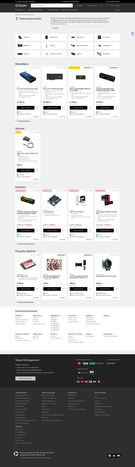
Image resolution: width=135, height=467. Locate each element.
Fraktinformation (21, 404)
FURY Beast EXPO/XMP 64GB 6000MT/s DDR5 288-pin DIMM (105, 89)
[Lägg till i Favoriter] (37, 108)
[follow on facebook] (110, 455)
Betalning (71, 406)
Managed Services (48, 395)
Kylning (17, 336)
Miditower (35, 319)
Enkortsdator (108, 334)
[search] (70, 5)
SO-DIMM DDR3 (55, 326)
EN (119, 10)
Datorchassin (37, 315)
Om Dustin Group (101, 398)
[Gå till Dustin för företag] (21, 5)
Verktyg (106, 315)
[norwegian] (82, 382)
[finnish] (90, 382)
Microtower (36, 321)
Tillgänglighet (20, 415)
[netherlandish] (94, 382)
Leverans (71, 398)
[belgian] (98, 382)
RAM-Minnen (55, 315)
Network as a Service (49, 404)
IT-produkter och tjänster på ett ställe (25, 1)
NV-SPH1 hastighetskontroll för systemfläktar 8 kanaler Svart (79, 276)
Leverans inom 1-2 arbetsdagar (70, 1)
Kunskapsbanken (53, 10)
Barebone (54, 334)
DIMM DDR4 (54, 319)
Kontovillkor (19, 406)
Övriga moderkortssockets (93, 324)
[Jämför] (101, 5)
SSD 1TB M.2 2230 (22, 275)
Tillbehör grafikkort (20, 324)
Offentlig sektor (100, 412)
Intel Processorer (72, 319)
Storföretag (99, 409)
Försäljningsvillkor (21, 395)
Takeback (45, 417)
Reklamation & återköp (76, 401)
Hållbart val (99, 404)
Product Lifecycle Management (53, 415)
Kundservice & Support (70, 10)
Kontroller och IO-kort (75, 334)
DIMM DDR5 (54, 321)
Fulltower (35, 317)
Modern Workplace (48, 401)
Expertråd (18, 437)
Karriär (97, 401)
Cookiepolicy (19, 412)
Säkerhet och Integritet (103, 415)
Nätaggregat (37, 334)
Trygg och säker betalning (113, 1)
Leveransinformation (22, 401)
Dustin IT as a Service (49, 398)
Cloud (44, 406)
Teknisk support (73, 404)
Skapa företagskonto (25, 378)
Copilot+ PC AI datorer (23, 443)
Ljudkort (88, 334)
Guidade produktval (22, 423)
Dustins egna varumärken (103, 406)
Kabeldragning (19, 338)
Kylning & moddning (22, 334)
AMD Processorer (72, 317)
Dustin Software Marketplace (52, 420)
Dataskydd (45, 409)
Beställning (72, 395)
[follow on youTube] (118, 455)
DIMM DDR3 (54, 317)
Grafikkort (18, 315)
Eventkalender (20, 435)
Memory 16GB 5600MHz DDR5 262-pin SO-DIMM (80, 89)
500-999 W (36, 336)
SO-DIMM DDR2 (55, 324)
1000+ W (35, 338)
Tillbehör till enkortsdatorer (111, 336)
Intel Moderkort (90, 319)
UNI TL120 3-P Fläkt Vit (77, 211)
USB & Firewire (72, 340)
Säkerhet (45, 412)
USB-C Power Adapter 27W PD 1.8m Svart (27, 153)
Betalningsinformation (23, 398)
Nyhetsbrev (19, 429)
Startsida (18, 15)
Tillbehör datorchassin (39, 324)
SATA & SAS (71, 338)
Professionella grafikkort (21, 319)
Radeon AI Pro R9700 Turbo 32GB (53, 88)
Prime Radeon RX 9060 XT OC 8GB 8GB (106, 212)
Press (97, 395)
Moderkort (89, 315)
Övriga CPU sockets (73, 321)
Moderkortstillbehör (91, 321)
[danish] (86, 382)
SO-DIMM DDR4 (55, 328)
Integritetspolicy (21, 409)
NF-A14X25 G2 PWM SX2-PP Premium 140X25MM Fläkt (51, 276)
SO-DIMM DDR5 (55, 330)
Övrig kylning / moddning (22, 340)
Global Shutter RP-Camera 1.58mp (106, 275)
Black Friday (19, 440)
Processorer (72, 315)
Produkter (18, 10)
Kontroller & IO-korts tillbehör (76, 342)
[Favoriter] (107, 5)
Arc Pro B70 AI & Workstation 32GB (27, 88)
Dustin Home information (76, 409)
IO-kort (70, 336)
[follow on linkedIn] (114, 455)
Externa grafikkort (20, 321)
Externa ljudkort (90, 336)
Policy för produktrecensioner (25, 420)
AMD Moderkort (90, 317)
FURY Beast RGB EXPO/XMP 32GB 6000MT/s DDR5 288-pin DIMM (27, 212)
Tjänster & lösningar (35, 10)
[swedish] (78, 382)
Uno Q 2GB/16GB (48, 211)
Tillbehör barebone (56, 338)
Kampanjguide (20, 417)
